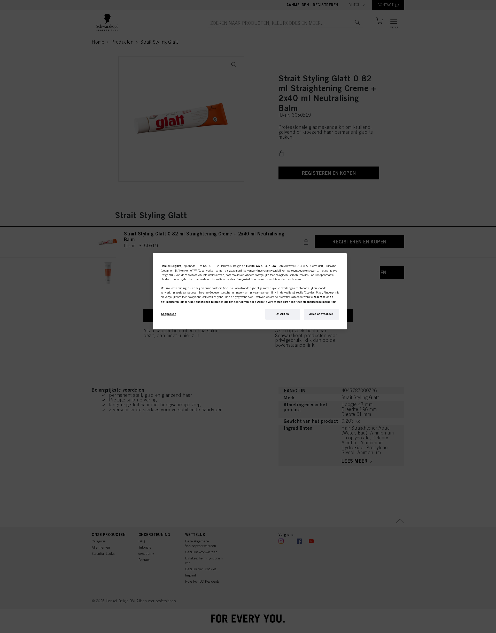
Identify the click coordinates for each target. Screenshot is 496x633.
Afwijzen (282, 314)
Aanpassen (168, 314)
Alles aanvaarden (321, 314)
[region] (250, 291)
